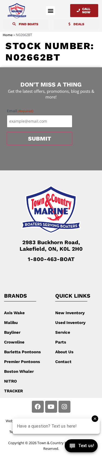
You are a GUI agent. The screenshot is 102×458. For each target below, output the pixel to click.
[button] (50, 10)
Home (8, 35)
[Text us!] (81, 446)
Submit (39, 138)
